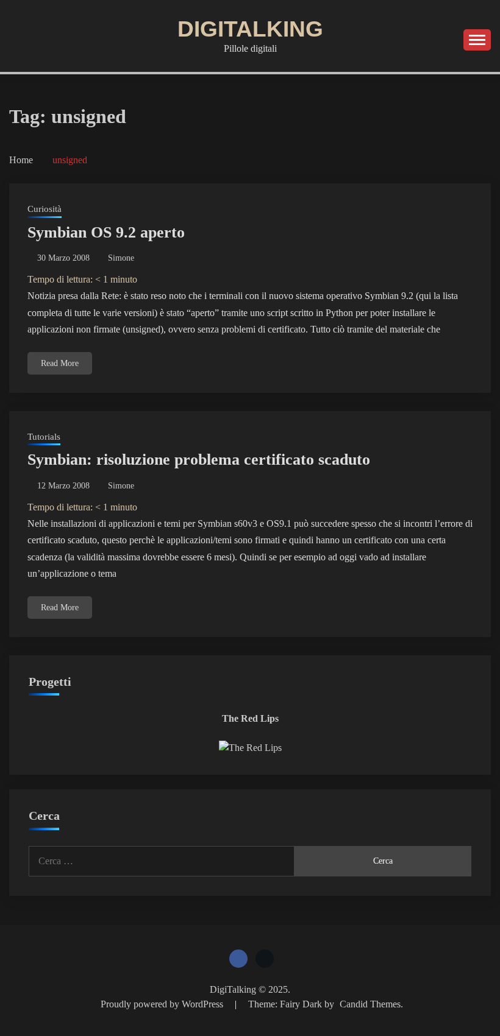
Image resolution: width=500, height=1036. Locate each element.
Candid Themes (370, 1004)
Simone (121, 258)
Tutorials (43, 437)
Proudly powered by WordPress (163, 1004)
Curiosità (44, 209)
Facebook (238, 959)
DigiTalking (250, 28)
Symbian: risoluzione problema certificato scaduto (198, 459)
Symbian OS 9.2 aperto (106, 232)
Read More (60, 363)
